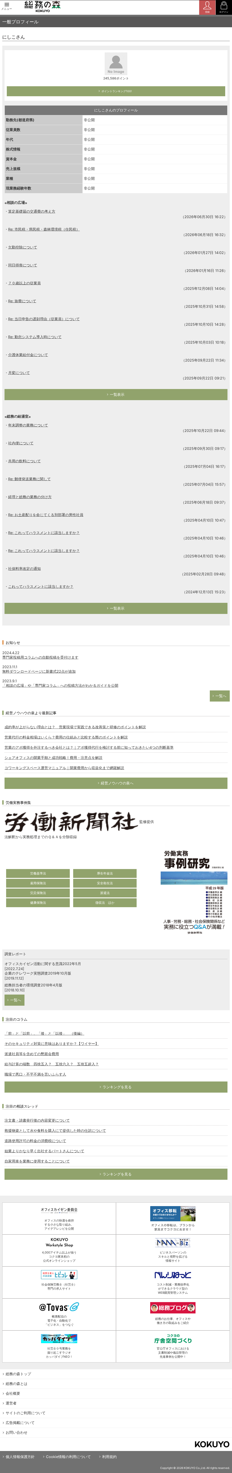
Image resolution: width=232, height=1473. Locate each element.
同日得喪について (22, 265)
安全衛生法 (105, 883)
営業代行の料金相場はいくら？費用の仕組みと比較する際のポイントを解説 (66, 737)
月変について (19, 372)
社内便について (21, 443)
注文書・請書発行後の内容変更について (37, 1120)
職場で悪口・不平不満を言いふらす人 (35, 1074)
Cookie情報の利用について (68, 1456)
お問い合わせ (16, 1432)
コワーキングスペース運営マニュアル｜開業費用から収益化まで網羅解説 (64, 768)
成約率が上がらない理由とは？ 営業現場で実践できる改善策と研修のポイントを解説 (75, 727)
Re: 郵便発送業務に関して (29, 479)
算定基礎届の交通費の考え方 (31, 211)
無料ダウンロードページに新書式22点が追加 (39, 671)
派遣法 (105, 893)
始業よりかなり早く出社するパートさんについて (44, 1151)
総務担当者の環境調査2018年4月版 (33, 985)
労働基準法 (38, 873)
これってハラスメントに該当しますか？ (40, 586)
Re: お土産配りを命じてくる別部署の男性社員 (45, 514)
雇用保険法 (38, 883)
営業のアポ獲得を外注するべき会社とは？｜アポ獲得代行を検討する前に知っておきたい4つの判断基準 (89, 747)
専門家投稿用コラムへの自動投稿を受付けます (40, 657)
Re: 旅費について (22, 301)
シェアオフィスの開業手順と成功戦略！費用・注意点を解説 (53, 757)
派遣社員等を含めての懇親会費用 (32, 1054)
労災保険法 (38, 893)
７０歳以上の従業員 (24, 283)
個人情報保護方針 (20, 1456)
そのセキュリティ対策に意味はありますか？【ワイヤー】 (52, 1043)
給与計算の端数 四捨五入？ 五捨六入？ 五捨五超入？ (52, 1064)
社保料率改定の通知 (24, 568)
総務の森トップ (18, 1374)
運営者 (11, 1403)
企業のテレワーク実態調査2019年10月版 (38, 973)
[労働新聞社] (71, 821)
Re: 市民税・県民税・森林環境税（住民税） (44, 229)
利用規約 (109, 1456)
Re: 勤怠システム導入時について (35, 337)
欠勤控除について (22, 247)
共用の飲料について (24, 461)
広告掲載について (20, 1422)
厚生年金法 (105, 873)
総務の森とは (16, 1383)
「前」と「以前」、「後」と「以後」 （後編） (44, 1033)
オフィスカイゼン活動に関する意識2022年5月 (43, 963)
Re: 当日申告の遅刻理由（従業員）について (44, 319)
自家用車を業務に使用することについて (37, 1161)
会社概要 (13, 1393)
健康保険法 (38, 902)
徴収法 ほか (104, 902)
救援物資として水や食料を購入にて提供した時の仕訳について (55, 1130)
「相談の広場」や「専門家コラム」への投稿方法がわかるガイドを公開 (60, 685)
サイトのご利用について (26, 1413)
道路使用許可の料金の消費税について (35, 1140)
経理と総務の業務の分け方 (30, 497)
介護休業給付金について (28, 354)
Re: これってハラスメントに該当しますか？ (44, 532)
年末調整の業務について (28, 425)
